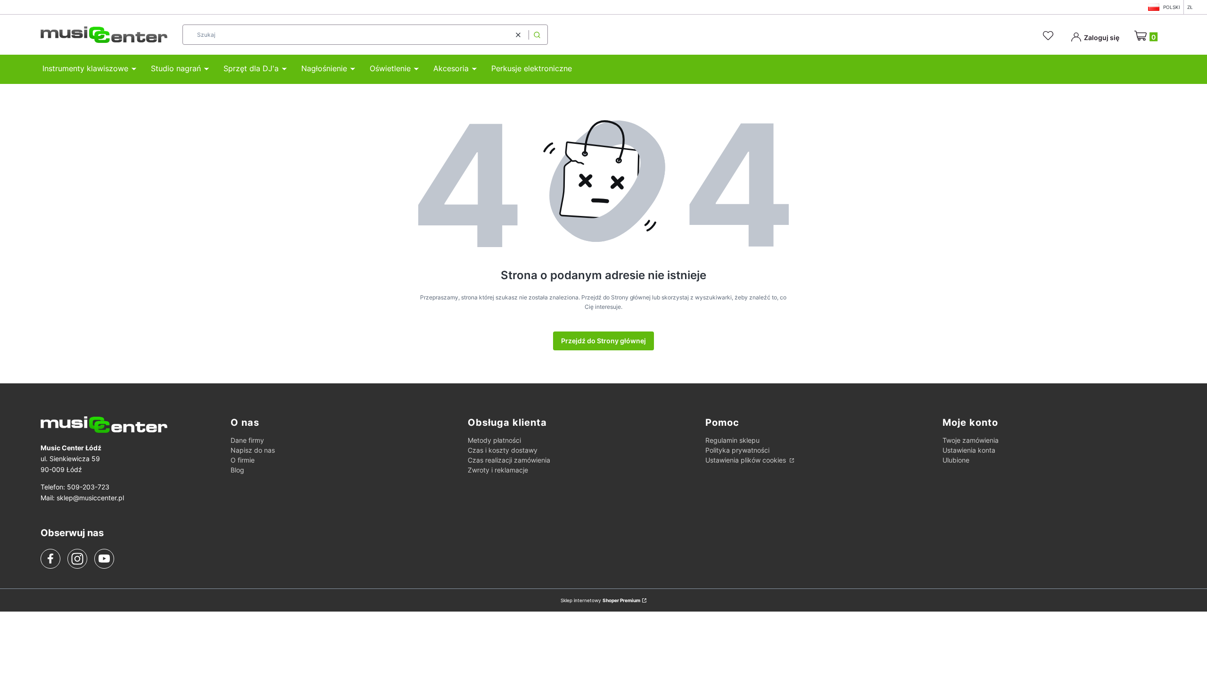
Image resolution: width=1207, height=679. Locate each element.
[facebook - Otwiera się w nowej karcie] (50, 559)
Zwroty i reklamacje (498, 470)
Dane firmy (247, 440)
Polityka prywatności (737, 450)
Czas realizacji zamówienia (509, 460)
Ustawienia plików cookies (746, 460)
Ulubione (955, 460)
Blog (237, 470)
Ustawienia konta (968, 450)
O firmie (243, 460)
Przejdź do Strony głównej (603, 341)
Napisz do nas (253, 450)
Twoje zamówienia (970, 440)
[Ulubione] (1049, 36)
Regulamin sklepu (732, 440)
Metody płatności (494, 440)
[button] (537, 34)
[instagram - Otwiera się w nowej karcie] (77, 558)
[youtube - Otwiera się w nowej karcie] (104, 558)
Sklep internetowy (600, 600)
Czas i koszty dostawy (502, 450)
